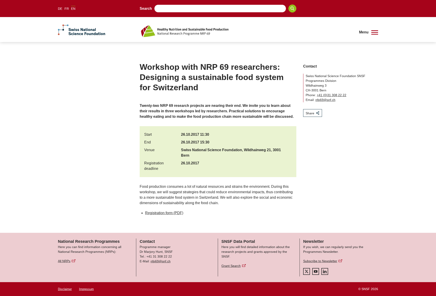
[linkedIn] (324, 271)
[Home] (246, 31)
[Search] (292, 9)
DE (60, 8)
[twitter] (306, 271)
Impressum (86, 289)
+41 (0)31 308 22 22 (331, 95)
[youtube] (315, 271)
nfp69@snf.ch (325, 100)
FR (66, 8)
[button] (368, 32)
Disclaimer (65, 289)
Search (146, 8)
